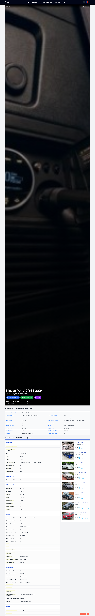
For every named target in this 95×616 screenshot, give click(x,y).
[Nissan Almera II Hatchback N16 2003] (68, 506)
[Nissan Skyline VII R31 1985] (68, 476)
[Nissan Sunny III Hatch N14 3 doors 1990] (68, 516)
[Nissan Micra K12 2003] (68, 466)
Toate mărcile (33, 2)
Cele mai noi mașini (47, 2)
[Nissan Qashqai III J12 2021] (68, 456)
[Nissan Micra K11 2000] (68, 496)
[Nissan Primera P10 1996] (68, 486)
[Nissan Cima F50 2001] (68, 446)
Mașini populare (60, 2)
